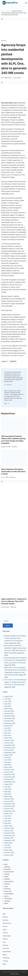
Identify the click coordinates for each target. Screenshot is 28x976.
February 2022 (9, 828)
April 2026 (7, 706)
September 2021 (9, 840)
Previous (9, 385)
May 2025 (7, 733)
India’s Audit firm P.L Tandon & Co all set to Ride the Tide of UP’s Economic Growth (14, 601)
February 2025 (9, 740)
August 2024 (8, 755)
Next (5, 403)
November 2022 (9, 806)
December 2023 (9, 774)
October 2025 (9, 721)
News (6, 886)
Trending (7, 901)
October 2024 (9, 750)
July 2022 (7, 816)
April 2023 (7, 794)
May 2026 (7, 704)
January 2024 (8, 772)
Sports (6, 896)
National (7, 884)
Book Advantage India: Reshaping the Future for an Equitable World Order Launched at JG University (15, 660)
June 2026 (7, 701)
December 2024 (9, 745)
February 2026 (9, 711)
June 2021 (7, 847)
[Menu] (26, 3)
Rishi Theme (15, 974)
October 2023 (9, 779)
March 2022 (8, 826)
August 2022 (8, 813)
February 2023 (9, 799)
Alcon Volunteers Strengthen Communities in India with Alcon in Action (13, 471)
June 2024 (7, 760)
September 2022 (9, 811)
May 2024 (7, 762)
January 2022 (8, 830)
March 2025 (8, 738)
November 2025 (9, 718)
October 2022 (9, 808)
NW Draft (7, 889)
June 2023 (7, 789)
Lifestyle (7, 879)
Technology (8, 898)
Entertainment (9, 872)
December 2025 (9, 716)
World (6, 903)
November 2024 (9, 747)
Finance (6, 874)
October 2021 (8, 838)
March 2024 (8, 767)
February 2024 (9, 769)
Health (6, 876)
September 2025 (9, 723)
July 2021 (7, 845)
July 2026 (7, 699)
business (13, 361)
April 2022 (7, 823)
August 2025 (8, 725)
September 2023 (9, 782)
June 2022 (7, 818)
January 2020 (8, 855)
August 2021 (8, 843)
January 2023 (8, 801)
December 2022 (9, 804)
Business (3, 40)
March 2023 (8, 796)
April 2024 (7, 765)
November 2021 (9, 835)
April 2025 (7, 735)
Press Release (8, 893)
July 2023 (7, 787)
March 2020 (8, 850)
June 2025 (7, 730)
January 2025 (8, 743)
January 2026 (8, 713)
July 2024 (7, 757)
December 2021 (9, 833)
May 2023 (7, 791)
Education (7, 869)
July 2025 (7, 728)
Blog (5, 864)
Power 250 (7, 891)
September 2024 (9, 752)
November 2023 (9, 777)
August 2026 (8, 696)
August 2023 (8, 784)
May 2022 (7, 821)
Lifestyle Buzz (8, 881)
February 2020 (9, 852)
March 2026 (8, 708)
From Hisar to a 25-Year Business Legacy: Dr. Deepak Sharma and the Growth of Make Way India (15, 682)
